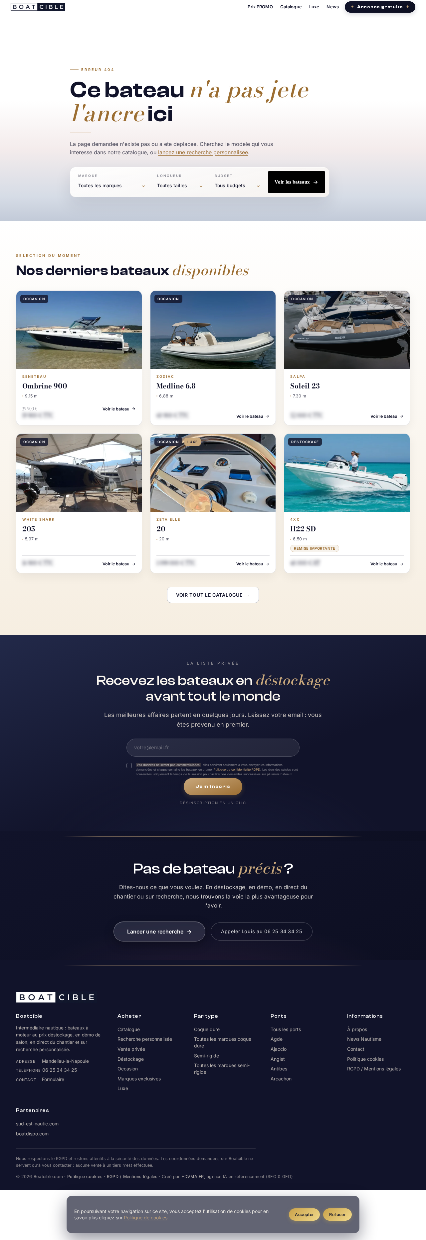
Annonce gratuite (380, 6)
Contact (355, 1049)
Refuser (337, 1214)
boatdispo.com (32, 1133)
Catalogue (291, 6)
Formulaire (53, 1079)
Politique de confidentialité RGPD (237, 769)
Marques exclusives (139, 1078)
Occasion (127, 1068)
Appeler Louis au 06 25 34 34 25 (261, 931)
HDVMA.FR (192, 1176)
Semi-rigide (206, 1055)
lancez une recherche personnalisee (203, 152)
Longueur (169, 176)
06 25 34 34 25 (59, 1070)
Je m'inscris (213, 786)
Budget (224, 176)
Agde (277, 1039)
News (332, 6)
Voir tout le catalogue (213, 595)
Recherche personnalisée (144, 1039)
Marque (88, 176)
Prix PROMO (260, 6)
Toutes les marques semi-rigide (222, 1068)
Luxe (314, 6)
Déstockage (130, 1059)
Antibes (279, 1068)
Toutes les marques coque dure (222, 1042)
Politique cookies (365, 1059)
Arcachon (281, 1078)
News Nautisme (364, 1039)
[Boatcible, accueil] (38, 7)
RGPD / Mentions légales (374, 1068)
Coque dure (207, 1029)
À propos (357, 1029)
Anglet (278, 1059)
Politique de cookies (145, 1217)
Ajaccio (279, 1049)
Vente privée (131, 1049)
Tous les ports (286, 1029)
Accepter (304, 1214)
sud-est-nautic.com (37, 1123)
